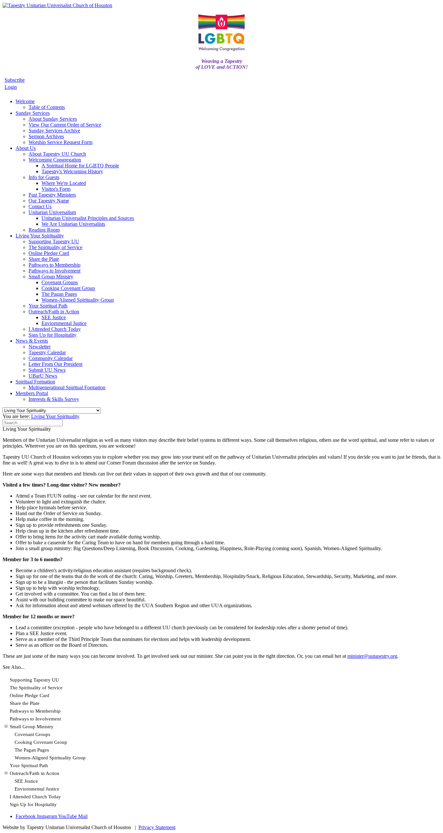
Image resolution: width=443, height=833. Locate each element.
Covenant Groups (32, 734)
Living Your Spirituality (55, 416)
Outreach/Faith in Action (34, 773)
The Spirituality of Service (36, 687)
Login (11, 87)
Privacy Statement (156, 827)
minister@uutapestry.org (372, 656)
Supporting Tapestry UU (34, 679)
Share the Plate (25, 703)
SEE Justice (26, 781)
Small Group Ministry (32, 726)
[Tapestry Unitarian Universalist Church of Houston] (57, 5)
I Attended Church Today (35, 796)
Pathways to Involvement (35, 718)
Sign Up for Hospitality (33, 804)
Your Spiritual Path (29, 765)
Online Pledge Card (29, 695)
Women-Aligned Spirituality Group (50, 757)
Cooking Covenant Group (41, 742)
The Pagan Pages (32, 750)
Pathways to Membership (35, 711)
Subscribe (15, 80)
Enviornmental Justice (37, 788)
